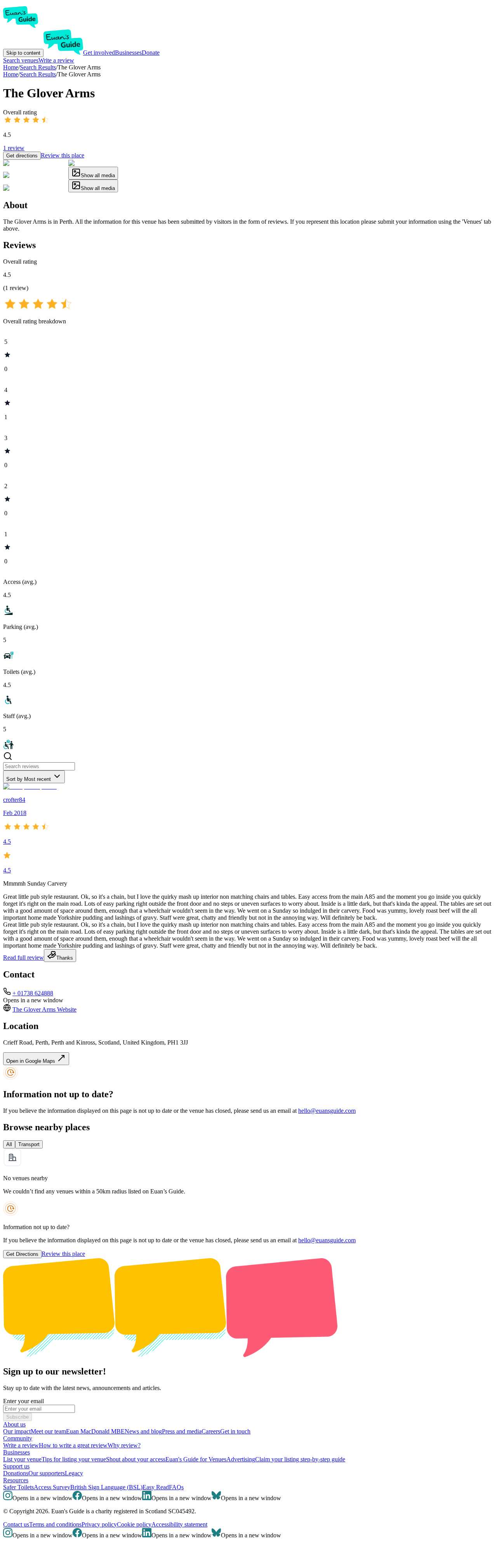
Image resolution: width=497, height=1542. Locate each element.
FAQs (176, 1487)
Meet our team (48, 1431)
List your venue (22, 1459)
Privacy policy (99, 1524)
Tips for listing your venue (74, 1459)
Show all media (98, 175)
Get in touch (235, 1431)
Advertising (240, 1459)
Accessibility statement (179, 1524)
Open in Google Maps (31, 1061)
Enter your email (23, 1401)
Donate (151, 52)
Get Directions (22, 1254)
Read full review (23, 957)
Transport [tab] (29, 1144)
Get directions (22, 156)
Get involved (99, 52)
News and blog (143, 1431)
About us (14, 1424)
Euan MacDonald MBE (95, 1431)
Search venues (20, 60)
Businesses (128, 52)
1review (13, 148)
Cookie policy (134, 1524)
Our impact (17, 1431)
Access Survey (52, 1487)
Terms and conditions (55, 1524)
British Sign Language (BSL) (106, 1487)
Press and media (182, 1431)
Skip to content (23, 53)
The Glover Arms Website (44, 1009)
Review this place (62, 155)
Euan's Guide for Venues (195, 1459)
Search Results (38, 74)
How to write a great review (73, 1445)
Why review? (124, 1445)
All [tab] (9, 1144)
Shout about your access (135, 1459)
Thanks (64, 958)
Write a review (56, 60)
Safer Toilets (18, 1487)
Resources (15, 1480)
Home (10, 74)
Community (17, 1438)
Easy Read (155, 1487)
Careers (211, 1431)
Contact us (16, 1524)
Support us (16, 1466)
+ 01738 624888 (32, 993)
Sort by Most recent (28, 779)
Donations (15, 1473)
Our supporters (46, 1473)
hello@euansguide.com (327, 1110)
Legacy (74, 1473)
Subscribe (17, 1417)
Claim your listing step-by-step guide (300, 1459)
